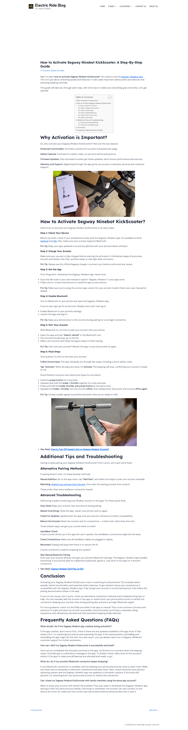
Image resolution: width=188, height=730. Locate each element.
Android (44, 241)
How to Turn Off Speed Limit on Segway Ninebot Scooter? (80, 449)
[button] (115, 6)
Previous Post (35, 710)
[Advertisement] (94, 28)
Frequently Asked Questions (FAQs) (90, 130)
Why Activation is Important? (87, 101)
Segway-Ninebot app (132, 76)
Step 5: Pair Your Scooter (89, 115)
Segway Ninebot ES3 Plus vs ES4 (67, 568)
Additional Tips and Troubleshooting (90, 120)
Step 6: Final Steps (87, 117)
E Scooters (45, 70)
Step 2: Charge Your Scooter (90, 108)
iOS (55, 241)
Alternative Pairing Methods (89, 122)
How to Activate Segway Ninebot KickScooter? (94, 103)
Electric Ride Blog (50, 5)
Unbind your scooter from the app (68, 484)
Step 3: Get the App (87, 110)
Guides (53, 70)
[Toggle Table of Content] (108, 97)
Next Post (154, 710)
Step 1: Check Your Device (88, 106)
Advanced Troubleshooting (89, 125)
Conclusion (81, 127)
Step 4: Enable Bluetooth (89, 113)
